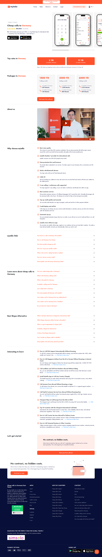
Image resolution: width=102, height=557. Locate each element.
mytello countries (33, 500)
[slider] (64, 139)
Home (35, 7)
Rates (41, 7)
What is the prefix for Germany (45, 280)
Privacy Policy (33, 494)
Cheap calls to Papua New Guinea (59, 508)
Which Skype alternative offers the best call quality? (51, 320)
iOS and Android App (79, 497)
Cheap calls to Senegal (57, 511)
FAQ (76, 494)
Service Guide (33, 502)
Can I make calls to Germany (45, 288)
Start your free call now (46, 99)
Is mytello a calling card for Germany (47, 284)
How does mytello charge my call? (46, 244)
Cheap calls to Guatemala (57, 513)
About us (47, 7)
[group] (62, 30)
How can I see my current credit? (46, 257)
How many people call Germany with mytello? (49, 293)
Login (61, 7)
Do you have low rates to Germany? (47, 306)
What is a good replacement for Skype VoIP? (49, 324)
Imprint (31, 489)
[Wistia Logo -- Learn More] (90, 139)
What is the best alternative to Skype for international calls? (53, 316)
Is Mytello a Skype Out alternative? (46, 328)
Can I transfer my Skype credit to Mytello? (48, 337)
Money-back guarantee (35, 497)
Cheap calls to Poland (57, 494)
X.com (31, 520)
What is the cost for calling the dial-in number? (50, 253)
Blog (31, 505)
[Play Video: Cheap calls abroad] (66, 123)
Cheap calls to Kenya (56, 497)
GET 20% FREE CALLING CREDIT (51, 2)
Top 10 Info (77, 500)
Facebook (32, 512)
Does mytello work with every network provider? (50, 261)
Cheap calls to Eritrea (56, 516)
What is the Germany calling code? (47, 275)
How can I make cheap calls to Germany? (48, 271)
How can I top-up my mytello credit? (47, 248)
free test (76, 491)
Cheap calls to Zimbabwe (57, 502)
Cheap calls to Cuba (56, 491)
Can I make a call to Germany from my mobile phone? (52, 297)
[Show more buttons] (93, 139)
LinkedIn (31, 517)
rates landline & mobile (79, 489)
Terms (31, 491)
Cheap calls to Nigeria (57, 489)
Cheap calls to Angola (57, 505)
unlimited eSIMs (22, 533)
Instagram (32, 515)
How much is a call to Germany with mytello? (49, 235)
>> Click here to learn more (62, 355)
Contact (55, 7)
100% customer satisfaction (80, 502)
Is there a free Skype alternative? (46, 333)
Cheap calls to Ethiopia (57, 500)
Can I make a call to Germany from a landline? (50, 301)
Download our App (79, 7)
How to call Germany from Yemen (46, 240)
